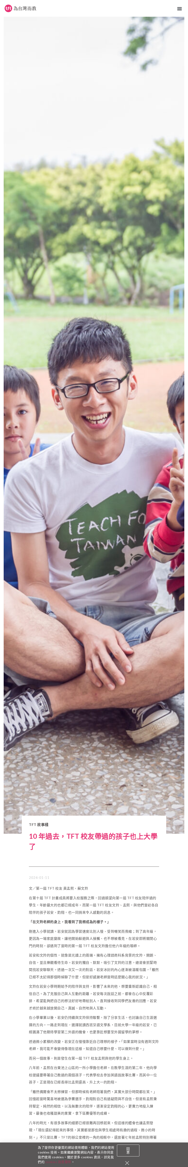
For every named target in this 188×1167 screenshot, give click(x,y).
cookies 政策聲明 (58, 1162)
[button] (180, 8)
